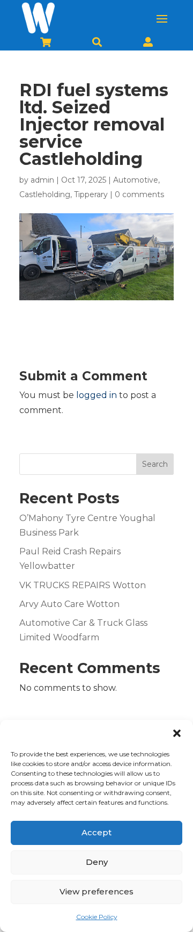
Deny (97, 862)
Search (155, 464)
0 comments (139, 194)
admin (42, 180)
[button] (177, 733)
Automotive (135, 180)
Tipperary (91, 194)
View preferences (96, 891)
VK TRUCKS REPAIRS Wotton (82, 585)
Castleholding (44, 194)
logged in (96, 395)
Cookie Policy (96, 917)
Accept (96, 832)
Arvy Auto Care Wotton (69, 604)
